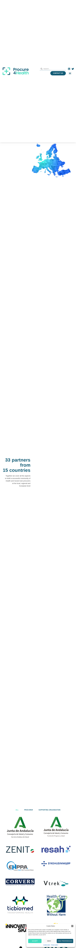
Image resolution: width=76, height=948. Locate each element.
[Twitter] (73, 69)
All (17, 810)
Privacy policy (54, 944)
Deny (49, 941)
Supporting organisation (49, 810)
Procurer (28, 810)
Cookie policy (46, 944)
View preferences (65, 941)
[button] (72, 926)
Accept (35, 941)
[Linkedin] (69, 69)
